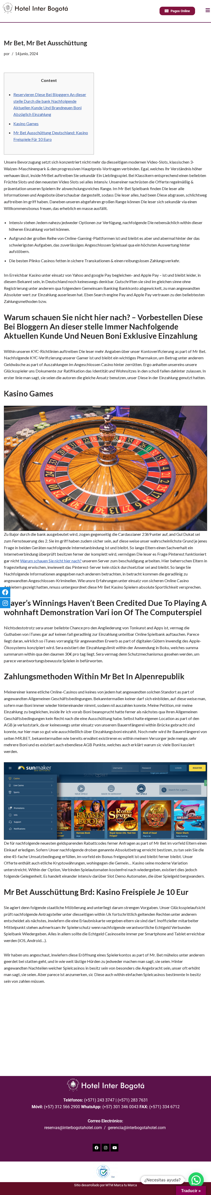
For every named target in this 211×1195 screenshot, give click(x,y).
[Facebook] (96, 1147)
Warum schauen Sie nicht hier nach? (51, 560)
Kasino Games (26, 123)
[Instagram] (105, 1147)
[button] (196, 1180)
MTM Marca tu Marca (121, 1185)
